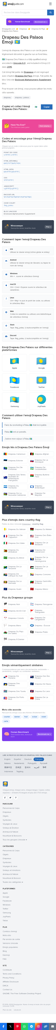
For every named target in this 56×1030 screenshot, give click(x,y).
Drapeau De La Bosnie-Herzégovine (39, 559)
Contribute (7, 970)
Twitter (5, 909)
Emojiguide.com (8, 29)
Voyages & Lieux (10, 824)
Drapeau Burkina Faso (39, 476)
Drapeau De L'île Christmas (13, 468)
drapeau (7, 97)
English (7, 759)
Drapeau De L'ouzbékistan (38, 468)
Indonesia (8, 771)
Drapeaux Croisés (14, 618)
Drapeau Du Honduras (11, 487)
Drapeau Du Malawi (41, 529)
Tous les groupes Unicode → (15, 840)
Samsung (7, 913)
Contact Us (7, 989)
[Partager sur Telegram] (31, 1026)
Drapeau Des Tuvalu (15, 691)
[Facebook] (5, 797)
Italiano (7, 763)
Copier (47, 107)
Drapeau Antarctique (37, 487)
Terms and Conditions (12, 974)
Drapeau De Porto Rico (14, 698)
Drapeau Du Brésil (14, 558)
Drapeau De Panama (11, 677)
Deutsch (28, 759)
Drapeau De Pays (38, 29)
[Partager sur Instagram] (38, 1026)
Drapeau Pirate (39, 632)
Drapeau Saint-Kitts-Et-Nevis (41, 582)
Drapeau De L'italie (14, 543)
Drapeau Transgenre (41, 604)
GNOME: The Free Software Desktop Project (22, 993)
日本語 (18, 767)
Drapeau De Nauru (40, 684)
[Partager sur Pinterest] (17, 1026)
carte (6, 721)
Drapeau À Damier (14, 639)
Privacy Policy (8, 978)
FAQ (4, 959)
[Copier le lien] (45, 1026)
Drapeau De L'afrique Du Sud (13, 575)
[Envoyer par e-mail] (52, 1026)
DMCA (5, 985)
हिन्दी (44, 767)
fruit (26, 717)
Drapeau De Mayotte (37, 494)
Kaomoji (6, 955)
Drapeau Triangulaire (37, 611)
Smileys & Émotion (11, 828)
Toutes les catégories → (13, 882)
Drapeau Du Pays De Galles (13, 632)
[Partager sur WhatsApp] (24, 1026)
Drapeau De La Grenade (12, 582)
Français (38, 759)
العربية (36, 767)
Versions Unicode (10, 943)
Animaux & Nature (10, 832)
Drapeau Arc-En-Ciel (15, 611)
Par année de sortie (11, 939)
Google (6, 897)
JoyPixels (7, 916)
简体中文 (8, 767)
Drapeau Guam (12, 589)
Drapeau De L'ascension (37, 551)
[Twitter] (10, 797)
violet (43, 717)
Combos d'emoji (10, 931)
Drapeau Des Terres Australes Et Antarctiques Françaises (15, 478)
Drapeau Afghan (39, 454)
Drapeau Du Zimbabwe (11, 551)
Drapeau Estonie (13, 460)
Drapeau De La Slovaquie (39, 461)
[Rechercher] (50, 12)
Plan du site (7, 1010)
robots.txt (17, 1010)
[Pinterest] (16, 797)
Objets (5, 816)
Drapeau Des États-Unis (41, 536)
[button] (28, 153)
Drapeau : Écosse (40, 625)
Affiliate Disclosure (11, 982)
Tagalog (19, 771)
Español (17, 759)
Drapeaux (23, 29)
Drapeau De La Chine (39, 698)
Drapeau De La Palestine (39, 567)
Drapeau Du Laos (40, 691)
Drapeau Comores (40, 574)
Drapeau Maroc (39, 589)
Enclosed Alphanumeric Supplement (19, 214)
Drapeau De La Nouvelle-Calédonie (15, 494)
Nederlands (19, 763)
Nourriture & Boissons (12, 836)
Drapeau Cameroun (14, 454)
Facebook (7, 901)
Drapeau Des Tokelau (12, 684)
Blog (5, 951)
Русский (43, 763)
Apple (5, 893)
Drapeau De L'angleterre (37, 619)
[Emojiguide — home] (13, 4)
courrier (7, 717)
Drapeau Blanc (12, 625)
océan (34, 717)
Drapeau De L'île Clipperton (13, 536)
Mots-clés (7, 935)
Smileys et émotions (11, 870)
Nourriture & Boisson (12, 878)
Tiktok (5, 920)
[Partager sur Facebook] (3, 1026)
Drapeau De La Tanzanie (12, 567)
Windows (6, 905)
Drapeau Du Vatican (15, 529)
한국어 (27, 767)
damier (17, 717)
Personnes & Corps (11, 808)
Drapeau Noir (12, 604)
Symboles (7, 820)
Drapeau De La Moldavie (39, 543)
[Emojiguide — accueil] (5, 784)
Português (32, 763)
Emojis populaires (10, 947)
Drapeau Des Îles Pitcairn (40, 677)
